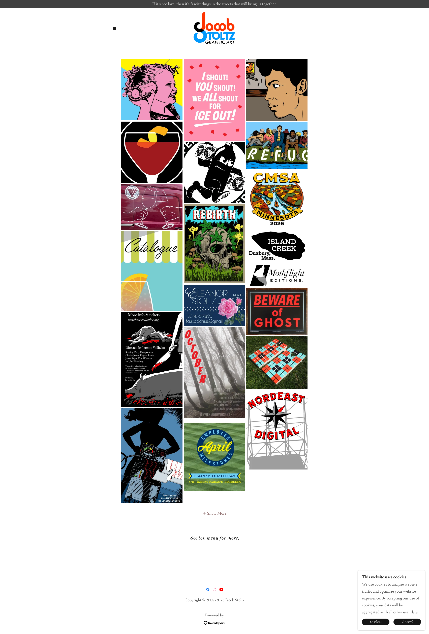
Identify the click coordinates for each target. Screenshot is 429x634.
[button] (114, 28)
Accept (407, 622)
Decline (376, 622)
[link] (214, 27)
